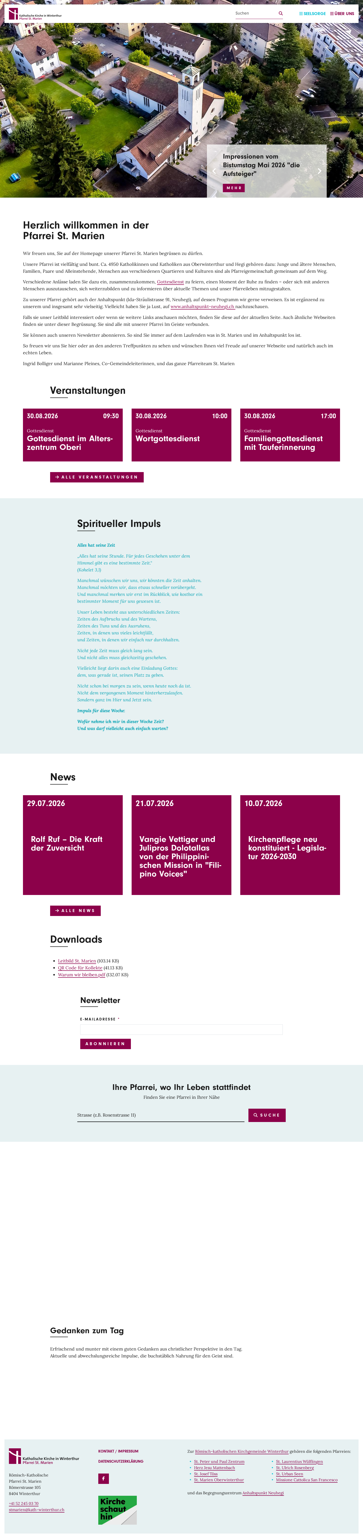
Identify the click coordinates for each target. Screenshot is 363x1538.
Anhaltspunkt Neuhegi (263, 1492)
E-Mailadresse (98, 1019)
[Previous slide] (214, 171)
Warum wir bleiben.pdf (81, 974)
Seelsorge (315, 13)
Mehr (234, 188)
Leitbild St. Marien (77, 961)
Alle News (77, 910)
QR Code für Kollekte (80, 968)
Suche (269, 1115)
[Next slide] (319, 171)
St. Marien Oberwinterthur (219, 1479)
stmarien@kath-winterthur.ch (36, 1509)
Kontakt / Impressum (118, 1451)
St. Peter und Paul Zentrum (219, 1461)
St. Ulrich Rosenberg (295, 1467)
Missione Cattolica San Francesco (307, 1479)
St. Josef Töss (206, 1473)
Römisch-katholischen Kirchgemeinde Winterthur (242, 1451)
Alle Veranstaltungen (99, 477)
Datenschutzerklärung (120, 1461)
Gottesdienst (170, 282)
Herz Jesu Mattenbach (214, 1467)
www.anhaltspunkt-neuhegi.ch (203, 306)
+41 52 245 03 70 (24, 1503)
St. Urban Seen (289, 1473)
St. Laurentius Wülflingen (299, 1461)
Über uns (344, 13)
